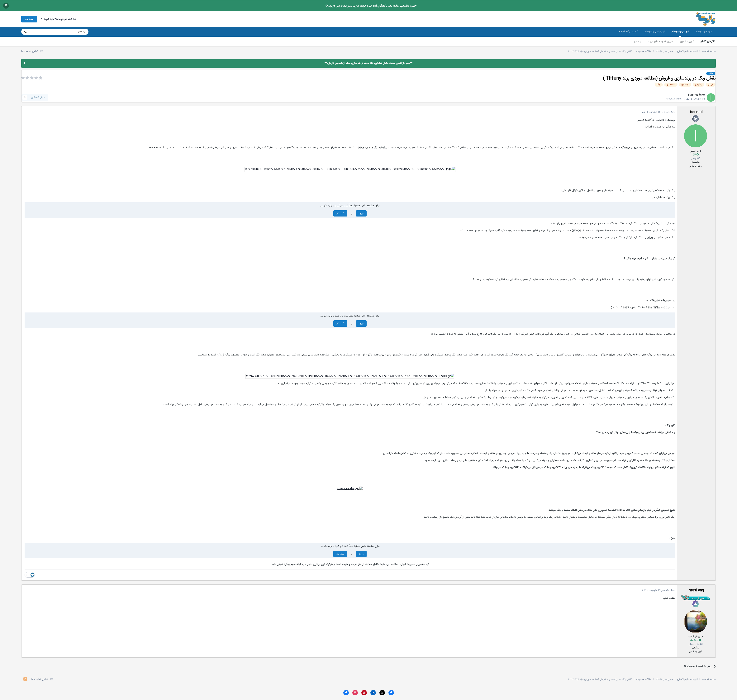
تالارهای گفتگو (708, 41)
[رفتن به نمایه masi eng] (695, 621)
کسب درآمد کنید (629, 32)
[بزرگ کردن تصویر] (350, 169)
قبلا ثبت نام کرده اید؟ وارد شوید (59, 19)
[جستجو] (25, 32)
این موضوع (40, 32)
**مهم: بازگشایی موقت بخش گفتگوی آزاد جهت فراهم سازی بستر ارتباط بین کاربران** (371, 6)
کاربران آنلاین (687, 41)
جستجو (637, 41)
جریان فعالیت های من (661, 41)
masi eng (696, 590)
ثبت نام (29, 19)
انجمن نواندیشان (680, 32)
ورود (361, 213)
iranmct (693, 95)
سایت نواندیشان (704, 32)
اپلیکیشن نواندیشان (654, 32)
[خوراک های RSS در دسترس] (25, 679)
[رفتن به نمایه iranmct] (711, 97)
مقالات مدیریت (674, 99)
